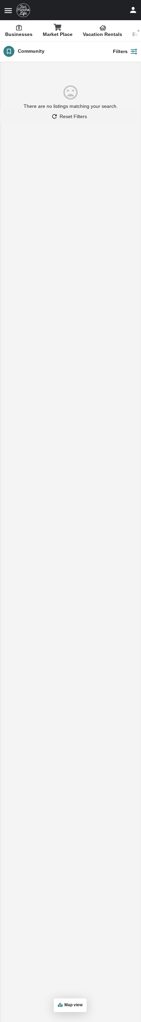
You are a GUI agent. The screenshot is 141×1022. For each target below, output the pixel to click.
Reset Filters (73, 116)
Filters (120, 51)
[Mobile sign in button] (133, 9)
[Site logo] (24, 10)
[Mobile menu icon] (8, 10)
